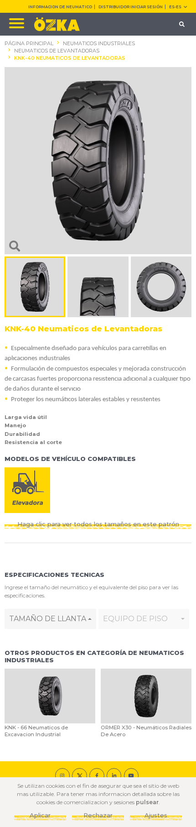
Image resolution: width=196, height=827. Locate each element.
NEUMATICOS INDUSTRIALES (99, 44)
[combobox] (50, 619)
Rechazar (98, 815)
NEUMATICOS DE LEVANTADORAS (56, 51)
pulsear (147, 802)
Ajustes (155, 815)
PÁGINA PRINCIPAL (29, 44)
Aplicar (40, 815)
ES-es (175, 7)
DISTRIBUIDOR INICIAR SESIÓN (130, 7)
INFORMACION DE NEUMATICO (60, 7)
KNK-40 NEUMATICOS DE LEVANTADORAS (69, 58)
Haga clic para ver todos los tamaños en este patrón (98, 524)
